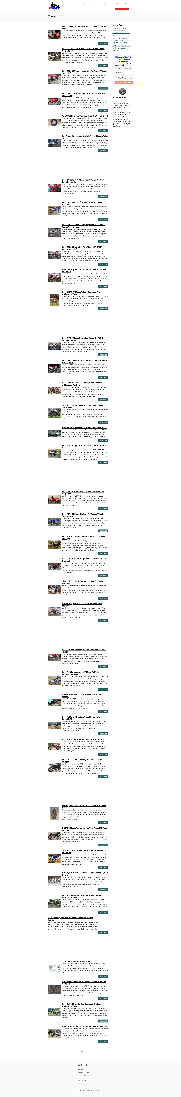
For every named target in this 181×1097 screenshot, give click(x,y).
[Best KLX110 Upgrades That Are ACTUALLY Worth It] (54, 454)
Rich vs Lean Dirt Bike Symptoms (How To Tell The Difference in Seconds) (121, 40)
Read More (104, 43)
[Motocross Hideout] (58, 6)
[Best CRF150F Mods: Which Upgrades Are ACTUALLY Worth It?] (54, 301)
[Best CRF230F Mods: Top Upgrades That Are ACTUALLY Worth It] (54, 391)
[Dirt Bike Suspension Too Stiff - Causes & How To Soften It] (54, 990)
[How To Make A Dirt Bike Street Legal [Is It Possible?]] (54, 725)
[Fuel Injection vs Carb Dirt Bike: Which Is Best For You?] (54, 814)
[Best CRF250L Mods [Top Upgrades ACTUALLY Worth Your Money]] (54, 233)
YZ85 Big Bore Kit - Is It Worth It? (76, 961)
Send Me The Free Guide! (124, 82)
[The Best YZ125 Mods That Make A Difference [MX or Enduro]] (54, 859)
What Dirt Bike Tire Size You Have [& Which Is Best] (85, 116)
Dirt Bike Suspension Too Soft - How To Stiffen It (83, 739)
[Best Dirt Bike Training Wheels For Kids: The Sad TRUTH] (54, 658)
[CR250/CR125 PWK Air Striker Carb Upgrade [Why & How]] (54, 881)
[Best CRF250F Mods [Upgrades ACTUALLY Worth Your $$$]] (54, 79)
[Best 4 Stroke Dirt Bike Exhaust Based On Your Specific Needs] (54, 188)
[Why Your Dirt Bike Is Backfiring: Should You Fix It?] (54, 434)
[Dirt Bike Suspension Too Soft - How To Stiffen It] (54, 747)
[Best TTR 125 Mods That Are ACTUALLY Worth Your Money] (54, 522)
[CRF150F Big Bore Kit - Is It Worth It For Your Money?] (54, 703)
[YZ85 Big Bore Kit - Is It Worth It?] (54, 969)
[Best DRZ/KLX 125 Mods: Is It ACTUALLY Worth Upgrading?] (54, 57)
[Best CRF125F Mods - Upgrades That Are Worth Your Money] (54, 102)
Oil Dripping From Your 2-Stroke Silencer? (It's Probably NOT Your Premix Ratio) (121, 31)
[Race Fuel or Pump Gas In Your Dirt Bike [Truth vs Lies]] (54, 35)
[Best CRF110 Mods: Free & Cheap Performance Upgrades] (54, 500)
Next (82, 1051)
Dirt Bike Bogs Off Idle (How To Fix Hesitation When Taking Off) (121, 48)
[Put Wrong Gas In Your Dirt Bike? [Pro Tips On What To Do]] (54, 143)
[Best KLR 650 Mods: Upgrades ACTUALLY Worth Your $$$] (54, 545)
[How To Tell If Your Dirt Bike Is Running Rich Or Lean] (54, 1034)
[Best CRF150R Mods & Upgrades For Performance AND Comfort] (54, 369)
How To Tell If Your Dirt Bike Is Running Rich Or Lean (85, 1026)
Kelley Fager (117, 103)
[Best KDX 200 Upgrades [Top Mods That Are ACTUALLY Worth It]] (54, 904)
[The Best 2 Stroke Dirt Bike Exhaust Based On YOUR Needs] (54, 414)
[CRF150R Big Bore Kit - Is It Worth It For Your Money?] (54, 612)
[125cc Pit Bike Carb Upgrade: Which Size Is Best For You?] (54, 590)
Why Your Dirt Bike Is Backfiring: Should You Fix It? (84, 427)
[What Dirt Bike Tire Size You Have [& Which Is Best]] (54, 123)
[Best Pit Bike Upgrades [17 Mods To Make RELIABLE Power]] (54, 681)
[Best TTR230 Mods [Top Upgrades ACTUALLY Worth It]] (54, 211)
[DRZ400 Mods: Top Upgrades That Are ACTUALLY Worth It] (54, 837)
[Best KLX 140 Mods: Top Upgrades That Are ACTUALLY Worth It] (54, 1012)
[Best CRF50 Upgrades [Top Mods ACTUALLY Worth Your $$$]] (54, 256)
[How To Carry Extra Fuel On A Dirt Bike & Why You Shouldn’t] (54, 278)
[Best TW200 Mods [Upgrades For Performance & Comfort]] (54, 567)
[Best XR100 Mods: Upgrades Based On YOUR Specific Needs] (54, 346)
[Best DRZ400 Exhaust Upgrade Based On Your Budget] (54, 768)
